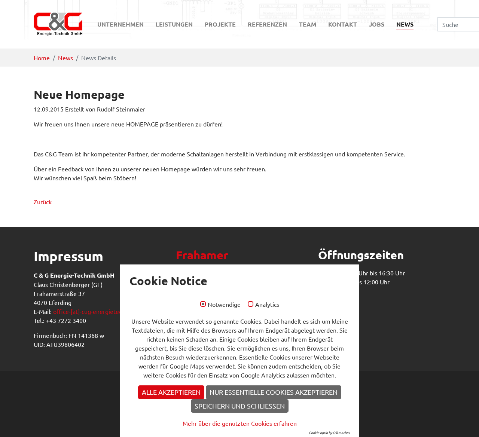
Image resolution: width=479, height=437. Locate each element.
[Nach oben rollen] (463, 421)
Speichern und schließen (240, 406)
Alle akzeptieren (171, 392)
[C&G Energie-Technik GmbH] (58, 24)
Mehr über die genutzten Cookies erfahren (240, 423)
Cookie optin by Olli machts (329, 432)
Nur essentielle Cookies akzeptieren (274, 392)
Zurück (43, 201)
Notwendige (224, 304)
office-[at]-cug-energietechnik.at (96, 311)
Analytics (267, 304)
